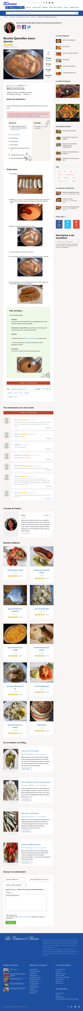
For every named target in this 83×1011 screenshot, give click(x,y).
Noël (74, 177)
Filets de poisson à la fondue (15, 726)
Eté (65, 171)
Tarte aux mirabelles (68, 40)
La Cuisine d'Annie (60, 969)
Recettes (28, 7)
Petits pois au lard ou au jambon (70, 138)
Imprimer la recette (13, 85)
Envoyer (10, 922)
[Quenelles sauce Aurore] (23, 64)
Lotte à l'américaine (42, 686)
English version (74, 7)
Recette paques (33, 985)
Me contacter (59, 981)
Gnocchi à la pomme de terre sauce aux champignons (69, 145)
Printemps (10, 396)
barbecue (45, 7)
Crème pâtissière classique (17, 984)
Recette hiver (33, 992)
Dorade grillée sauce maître (41, 649)
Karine (16, 420)
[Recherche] (76, 13)
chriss (16, 492)
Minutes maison (60, 993)
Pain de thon (41, 725)
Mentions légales (60, 975)
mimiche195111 (18, 466)
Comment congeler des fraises (31, 844)
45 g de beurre (14, 138)
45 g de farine (14, 141)
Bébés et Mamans (60, 997)
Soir (16, 396)
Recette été (32, 989)
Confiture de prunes (68, 66)
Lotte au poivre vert (41, 609)
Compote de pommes (15, 979)
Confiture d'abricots (69, 72)
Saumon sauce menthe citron (42, 571)
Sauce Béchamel (15, 134)
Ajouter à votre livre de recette (16, 89)
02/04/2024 (26, 816)
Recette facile (33, 973)
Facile (15, 393)
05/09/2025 (26, 785)
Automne (9, 393)
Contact (66, 7)
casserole (42, 126)
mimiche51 (17, 455)
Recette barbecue (34, 981)
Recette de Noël (34, 969)
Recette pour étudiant (35, 971)
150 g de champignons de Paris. (19, 158)
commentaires (12, 47)
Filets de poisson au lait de (15, 687)
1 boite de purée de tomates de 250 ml (20, 148)
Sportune (58, 995)
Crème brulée (13, 969)
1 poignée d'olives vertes (17, 155)
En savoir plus (25, 533)
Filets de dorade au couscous (15, 610)
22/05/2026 (26, 847)
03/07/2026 (26, 754)
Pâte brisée (65, 59)
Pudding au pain (67, 199)
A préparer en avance (63, 181)
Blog (50, 7)
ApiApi (16, 434)
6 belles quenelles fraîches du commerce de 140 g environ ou (19, 127)
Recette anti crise (70, 174)
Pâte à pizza (66, 46)
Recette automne (34, 990)
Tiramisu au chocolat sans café (70, 159)
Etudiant (74, 181)
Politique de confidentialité (24, 917)
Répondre (48, 427)
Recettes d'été (37, 7)
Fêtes (58, 177)
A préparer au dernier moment (19, 389)
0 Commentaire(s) (41, 754)
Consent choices (60, 979)
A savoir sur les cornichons (30, 751)
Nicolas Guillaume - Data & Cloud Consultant (67, 999)
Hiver (20, 393)
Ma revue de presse (60, 973)
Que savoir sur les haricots (30, 813)
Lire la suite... (26, 768)
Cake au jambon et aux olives (17, 988)
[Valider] (78, 241)
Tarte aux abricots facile (70, 53)
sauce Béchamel (20, 199)
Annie (16, 476)
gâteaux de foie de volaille (31, 338)
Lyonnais (26, 393)
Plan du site (59, 971)
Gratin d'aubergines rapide (70, 192)
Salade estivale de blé (69, 130)
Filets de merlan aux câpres (15, 649)
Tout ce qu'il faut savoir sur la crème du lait (35, 782)
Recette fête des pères (35, 977)
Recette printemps (34, 987)
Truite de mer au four (15, 570)
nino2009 (17, 444)
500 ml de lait (14, 144)
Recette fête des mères (35, 979)
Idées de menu (57, 7)
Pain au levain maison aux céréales (70, 152)
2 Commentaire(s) (41, 785)
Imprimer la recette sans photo (16, 87)
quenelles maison (15, 129)
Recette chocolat (34, 975)
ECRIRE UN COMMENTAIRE (28, 383)
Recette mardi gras (34, 983)
